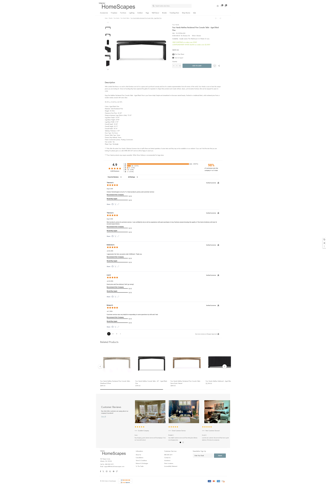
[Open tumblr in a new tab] (110, 471)
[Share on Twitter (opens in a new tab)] (115, 204)
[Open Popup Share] (219, 66)
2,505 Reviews (114, 171)
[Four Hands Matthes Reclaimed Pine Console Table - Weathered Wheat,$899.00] (116, 362)
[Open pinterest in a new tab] (114, 471)
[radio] (163, 164)
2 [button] (183, 442)
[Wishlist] (215, 66)
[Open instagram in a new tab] (107, 471)
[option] (150, 420)
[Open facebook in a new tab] (100, 471)
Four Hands (175, 25)
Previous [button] (100, 366)
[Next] (219, 18)
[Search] (153, 6)
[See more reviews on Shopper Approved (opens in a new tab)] (118, 204)
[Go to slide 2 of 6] (108, 69)
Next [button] (224, 366)
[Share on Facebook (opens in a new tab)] (113, 204)
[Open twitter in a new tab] (104, 471)
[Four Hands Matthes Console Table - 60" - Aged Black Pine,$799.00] (151, 362)
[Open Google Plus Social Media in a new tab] (117, 471)
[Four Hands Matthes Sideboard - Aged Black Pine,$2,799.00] (222, 362)
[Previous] (216, 18)
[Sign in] (217, 6)
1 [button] (180, 442)
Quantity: (174, 62)
